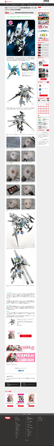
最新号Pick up (29, 419)
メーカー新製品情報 (29, 421)
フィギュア (17, 427)
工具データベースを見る (43, 95)
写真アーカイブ (29, 424)
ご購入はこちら (45, 65)
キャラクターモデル (18, 424)
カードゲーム (17, 434)
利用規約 (24, 414)
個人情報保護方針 (29, 414)
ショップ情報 (40, 420)
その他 (16, 437)
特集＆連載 (28, 417)
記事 (45, 132)
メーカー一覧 (28, 422)
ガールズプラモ (6, 12)
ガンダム (17, 423)
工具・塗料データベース (42, 418)
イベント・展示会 (29, 425)
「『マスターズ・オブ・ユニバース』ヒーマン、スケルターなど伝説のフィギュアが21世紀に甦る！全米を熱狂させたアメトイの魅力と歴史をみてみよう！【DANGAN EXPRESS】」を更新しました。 (43, 142)
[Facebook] (18, 370)
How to (26, 12)
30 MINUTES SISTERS (17, 12)
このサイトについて (39, 2)
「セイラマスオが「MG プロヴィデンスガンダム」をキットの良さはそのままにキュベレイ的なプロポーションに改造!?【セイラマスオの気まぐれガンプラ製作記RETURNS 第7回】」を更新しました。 (43, 135)
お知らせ (30, 2)
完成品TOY (17, 428)
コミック (17, 435)
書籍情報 (40, 417)
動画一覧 (28, 429)
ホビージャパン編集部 (30, 427)
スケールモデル (17, 426)
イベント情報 (40, 419)
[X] (20, 370)
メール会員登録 (17, 419)
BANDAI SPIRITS (22, 12)
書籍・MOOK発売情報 (30, 418)
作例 (28, 12)
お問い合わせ (33, 2)
